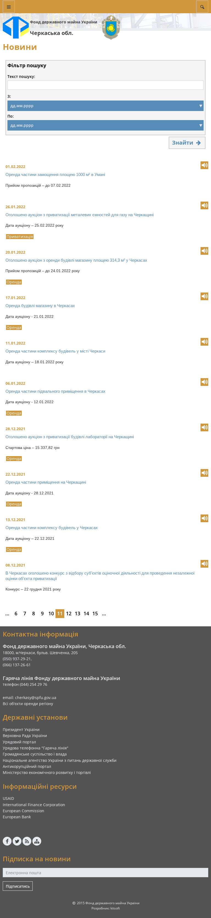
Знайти (183, 142)
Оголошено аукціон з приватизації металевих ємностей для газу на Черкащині (79, 214)
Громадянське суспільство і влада (35, 754)
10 (51, 613)
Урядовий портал (19, 741)
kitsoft (115, 908)
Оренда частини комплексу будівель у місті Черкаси (55, 351)
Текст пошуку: (21, 76)
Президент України (21, 729)
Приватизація (20, 236)
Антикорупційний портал (27, 766)
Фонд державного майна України (63, 22)
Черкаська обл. (51, 33)
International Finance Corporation (34, 804)
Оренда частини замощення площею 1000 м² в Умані (55, 174)
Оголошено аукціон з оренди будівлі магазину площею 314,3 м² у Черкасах (76, 260)
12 (68, 613)
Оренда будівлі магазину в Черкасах (40, 305)
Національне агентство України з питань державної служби (59, 760)
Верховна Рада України (25, 735)
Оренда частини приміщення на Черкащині (45, 482)
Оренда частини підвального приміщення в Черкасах (55, 391)
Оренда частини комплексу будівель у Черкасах (51, 527)
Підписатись (18, 886)
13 (77, 613)
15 (95, 613)
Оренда (14, 282)
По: (10, 116)
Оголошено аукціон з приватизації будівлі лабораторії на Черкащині (69, 436)
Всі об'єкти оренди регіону (28, 703)
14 (86, 613)
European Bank (17, 816)
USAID (8, 798)
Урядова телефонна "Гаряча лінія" (35, 748)
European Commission (23, 810)
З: (9, 96)
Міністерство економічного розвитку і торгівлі (47, 772)
